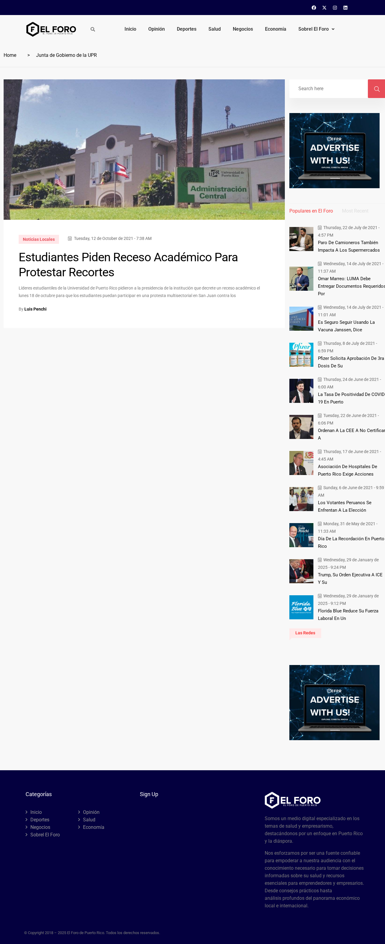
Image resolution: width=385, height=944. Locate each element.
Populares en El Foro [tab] (311, 211)
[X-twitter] (324, 7)
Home (10, 55)
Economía (275, 29)
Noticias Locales (39, 239)
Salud (214, 29)
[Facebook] (314, 7)
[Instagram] (335, 7)
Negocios (243, 29)
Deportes (186, 29)
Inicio (130, 29)
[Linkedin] (345, 7)
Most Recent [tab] (355, 211)
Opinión (156, 29)
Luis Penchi (35, 309)
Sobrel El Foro (313, 29)
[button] (316, 29)
